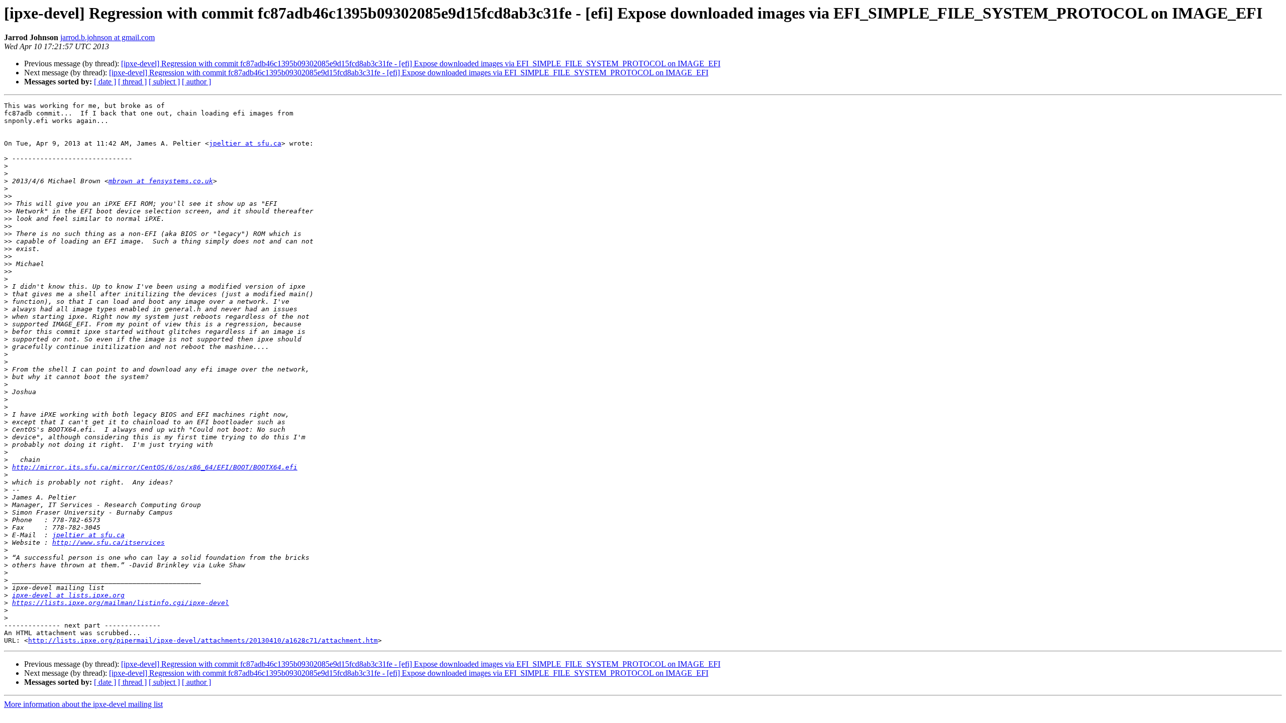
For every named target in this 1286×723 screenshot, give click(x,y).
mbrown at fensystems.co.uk (161, 181)
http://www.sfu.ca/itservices (108, 542)
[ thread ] (132, 81)
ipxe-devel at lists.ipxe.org (68, 595)
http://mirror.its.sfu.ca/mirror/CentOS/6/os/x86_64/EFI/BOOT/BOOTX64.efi (154, 467)
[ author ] (196, 81)
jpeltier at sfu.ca (245, 143)
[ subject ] (164, 81)
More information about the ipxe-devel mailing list (83, 704)
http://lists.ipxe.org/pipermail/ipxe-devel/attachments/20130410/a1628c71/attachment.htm (203, 640)
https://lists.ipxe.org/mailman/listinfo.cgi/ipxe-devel (120, 603)
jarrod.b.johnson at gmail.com (107, 37)
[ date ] (105, 81)
